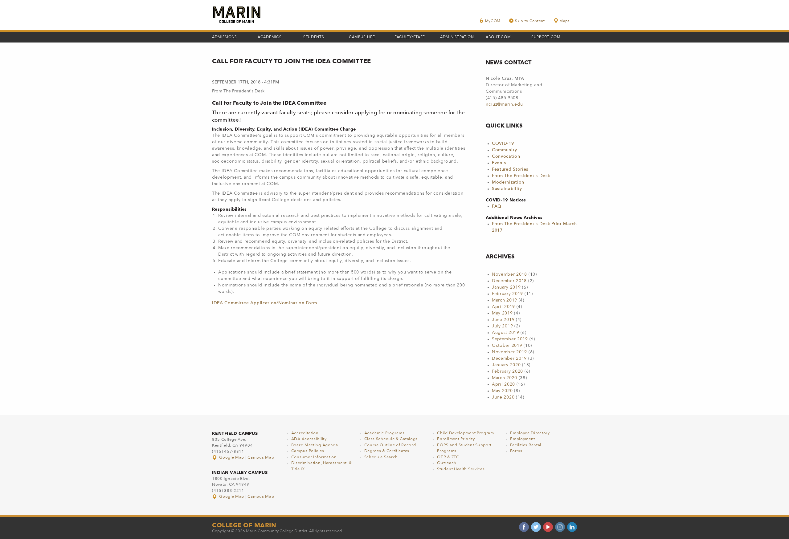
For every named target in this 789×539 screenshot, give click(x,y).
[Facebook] (524, 527)
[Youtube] (548, 527)
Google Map (231, 458)
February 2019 (507, 294)
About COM (498, 37)
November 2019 (509, 352)
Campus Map (260, 458)
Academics (269, 37)
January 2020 (506, 365)
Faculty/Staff (409, 37)
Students (313, 37)
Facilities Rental (525, 445)
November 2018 (509, 274)
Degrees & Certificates (386, 451)
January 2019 (506, 287)
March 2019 (504, 300)
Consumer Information (314, 457)
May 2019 (502, 313)
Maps (564, 21)
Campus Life (362, 37)
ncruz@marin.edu (504, 104)
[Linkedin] (572, 527)
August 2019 (505, 332)
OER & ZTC (448, 457)
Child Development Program (465, 433)
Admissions (224, 37)
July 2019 (502, 326)
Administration (457, 37)
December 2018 (509, 281)
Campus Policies (307, 451)
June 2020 (503, 397)
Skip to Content (530, 21)
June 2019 (503, 320)
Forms (516, 451)
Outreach (446, 463)
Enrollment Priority (456, 439)
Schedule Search (381, 457)
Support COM (546, 37)
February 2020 (507, 371)
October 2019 (507, 345)
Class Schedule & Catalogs (391, 439)
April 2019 (503, 307)
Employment (522, 439)
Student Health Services (460, 469)
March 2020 (504, 378)
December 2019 (509, 358)
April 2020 (503, 384)
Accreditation (305, 433)
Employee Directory (530, 433)
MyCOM (493, 21)
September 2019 (510, 339)
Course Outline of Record (390, 445)
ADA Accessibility (309, 439)
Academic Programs (384, 433)
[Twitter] (536, 527)
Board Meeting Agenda (314, 445)
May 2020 (502, 391)
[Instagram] (560, 527)
